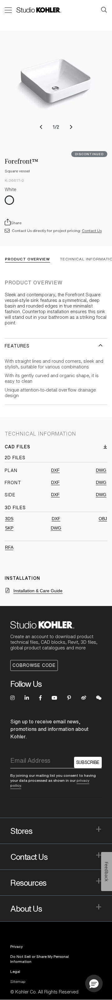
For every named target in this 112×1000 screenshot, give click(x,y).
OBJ (103, 518)
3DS (9, 518)
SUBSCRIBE (88, 762)
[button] (41, 126)
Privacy (16, 946)
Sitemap (18, 981)
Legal (15, 971)
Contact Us (92, 231)
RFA (9, 547)
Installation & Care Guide (38, 590)
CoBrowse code (34, 665)
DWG (101, 470)
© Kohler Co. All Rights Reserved (44, 992)
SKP (9, 527)
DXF (55, 470)
